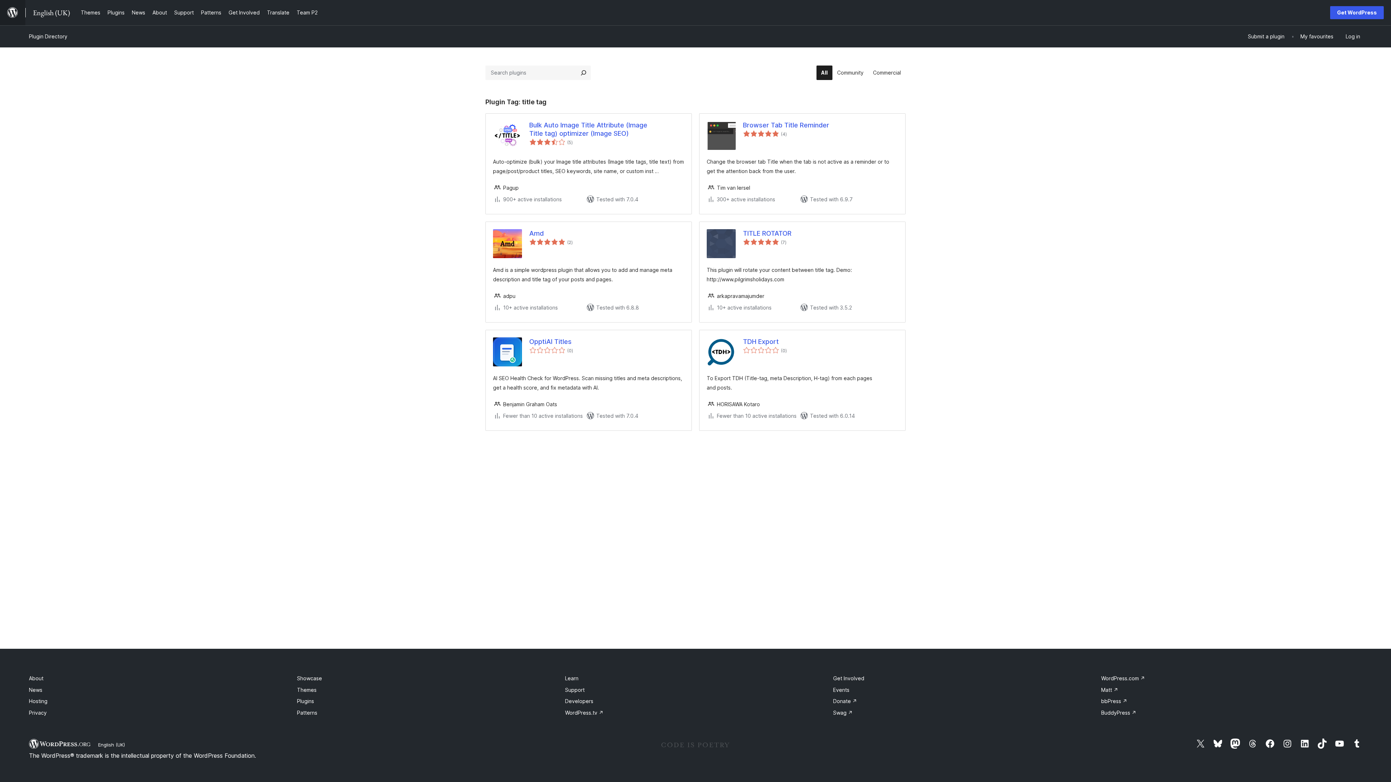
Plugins (305, 701)
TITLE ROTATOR (767, 233)
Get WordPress (1357, 12)
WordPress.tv (584, 713)
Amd (536, 233)
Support (575, 690)
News (35, 690)
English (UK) (111, 745)
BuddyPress (1118, 713)
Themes (307, 690)
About (36, 678)
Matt (1109, 690)
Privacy (38, 713)
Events (841, 690)
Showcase (309, 678)
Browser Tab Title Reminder (786, 125)
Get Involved (848, 678)
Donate (845, 701)
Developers (579, 701)
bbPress (1114, 701)
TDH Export (761, 341)
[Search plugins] (583, 73)
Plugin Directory (48, 36)
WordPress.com (1123, 678)
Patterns (307, 713)
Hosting (38, 701)
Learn (571, 678)
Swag (843, 713)
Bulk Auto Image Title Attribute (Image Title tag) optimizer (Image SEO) (588, 129)
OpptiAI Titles (550, 341)
